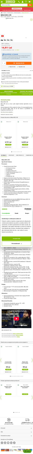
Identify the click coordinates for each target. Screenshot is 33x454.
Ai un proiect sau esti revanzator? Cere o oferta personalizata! (16, 81)
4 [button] (14, 376)
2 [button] (11, 376)
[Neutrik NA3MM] (25, 353)
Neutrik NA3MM (25, 362)
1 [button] (10, 376)
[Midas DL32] (25, 128)
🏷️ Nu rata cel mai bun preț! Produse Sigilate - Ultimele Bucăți (16, 9)
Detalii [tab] (16, 213)
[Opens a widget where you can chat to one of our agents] (27, 451)
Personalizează (16, 243)
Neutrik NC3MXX (8, 362)
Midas (18, 336)
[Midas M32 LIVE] (1, 40)
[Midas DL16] (8, 128)
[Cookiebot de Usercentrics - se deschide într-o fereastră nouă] (24, 209)
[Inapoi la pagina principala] (1, 13)
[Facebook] (2, 443)
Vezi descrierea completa (7, 112)
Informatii (3, 155)
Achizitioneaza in (8, 86)
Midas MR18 (25, 387)
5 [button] (19, 412)
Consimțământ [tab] (6, 213)
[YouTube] (8, 443)
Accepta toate (16, 238)
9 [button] (21, 376)
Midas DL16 (8, 138)
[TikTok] (14, 443)
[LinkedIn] (11, 443)
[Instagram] (5, 443)
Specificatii (11, 155)
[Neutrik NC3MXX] (8, 353)
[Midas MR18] (25, 385)
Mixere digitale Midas (18, 333)
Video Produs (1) (20, 155)
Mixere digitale (19, 335)
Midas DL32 (25, 138)
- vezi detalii (16, 50)
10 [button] (22, 376)
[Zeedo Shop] (10, 1)
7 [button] (18, 376)
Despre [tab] (27, 213)
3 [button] (16, 412)
